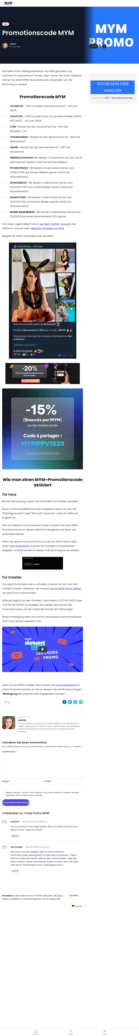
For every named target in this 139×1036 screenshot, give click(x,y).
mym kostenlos (18, 546)
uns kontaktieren (65, 685)
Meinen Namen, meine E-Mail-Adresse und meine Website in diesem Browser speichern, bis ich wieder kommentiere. (42, 794)
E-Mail (47, 781)
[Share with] (104, 46)
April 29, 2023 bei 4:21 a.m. (38, 847)
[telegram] (75, 702)
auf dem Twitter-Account (55, 224)
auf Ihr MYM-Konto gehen (65, 588)
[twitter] (70, 702)
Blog (5, 24)
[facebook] (64, 702)
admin (13, 44)
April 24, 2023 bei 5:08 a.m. (35, 821)
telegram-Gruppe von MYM (47, 228)
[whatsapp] (81, 702)
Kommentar (9, 751)
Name (6, 781)
